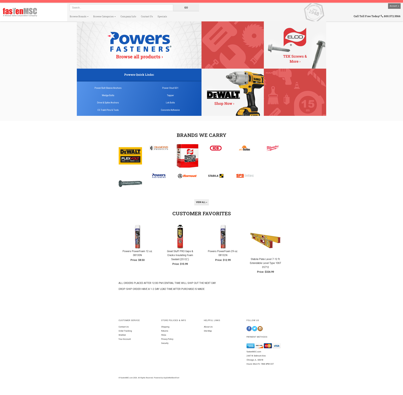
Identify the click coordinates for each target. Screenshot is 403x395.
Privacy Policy (167, 339)
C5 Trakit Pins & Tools (108, 110)
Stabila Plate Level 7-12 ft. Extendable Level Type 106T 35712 (265, 263)
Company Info (128, 16)
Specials (162, 16)
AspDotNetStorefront (171, 378)
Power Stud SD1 (170, 88)
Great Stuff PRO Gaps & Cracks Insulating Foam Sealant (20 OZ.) (180, 255)
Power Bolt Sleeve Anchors (108, 88)
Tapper (170, 95)
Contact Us (147, 16)
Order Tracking (125, 331)
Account (393, 6)
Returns (164, 331)
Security (164, 343)
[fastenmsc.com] (33, 12)
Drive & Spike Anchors (108, 102)
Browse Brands (78, 16)
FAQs (163, 335)
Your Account (125, 339)
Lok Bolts (170, 102)
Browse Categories (103, 16)
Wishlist (122, 335)
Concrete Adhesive (170, 110)
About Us (208, 327)
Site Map (208, 331)
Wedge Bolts (108, 95)
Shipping (165, 327)
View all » (201, 202)
